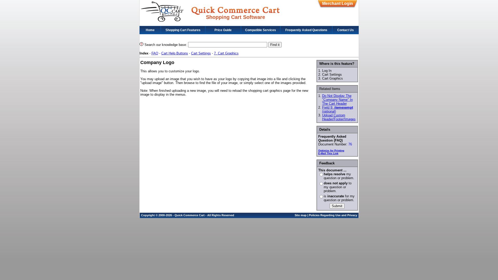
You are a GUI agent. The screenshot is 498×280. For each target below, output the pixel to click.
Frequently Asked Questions (306, 30)
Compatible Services (260, 30)
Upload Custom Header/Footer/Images (339, 117)
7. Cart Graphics (226, 53)
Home (150, 30)
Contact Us (345, 30)
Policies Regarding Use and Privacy (333, 215)
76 (350, 144)
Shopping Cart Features (182, 30)
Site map (301, 215)
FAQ (154, 53)
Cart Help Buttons (174, 53)
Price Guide (223, 30)
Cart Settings (201, 53)
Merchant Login (337, 3)
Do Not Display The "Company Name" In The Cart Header (337, 100)
